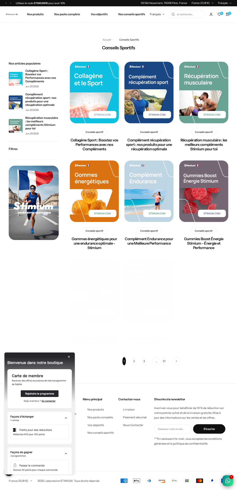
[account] (211, 14)
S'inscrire (209, 429)
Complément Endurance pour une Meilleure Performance (149, 241)
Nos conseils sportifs (100, 432)
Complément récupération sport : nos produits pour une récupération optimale (149, 144)
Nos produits (95, 409)
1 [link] (124, 361)
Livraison (129, 409)
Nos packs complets (100, 417)
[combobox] (186, 14)
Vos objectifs (95, 425)
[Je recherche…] (173, 14)
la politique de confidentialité (188, 443)
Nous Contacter (133, 425)
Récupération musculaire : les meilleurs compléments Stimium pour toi (203, 144)
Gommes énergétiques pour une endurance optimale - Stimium (94, 243)
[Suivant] (176, 361)
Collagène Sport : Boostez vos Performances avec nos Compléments (94, 144)
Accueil (107, 39)
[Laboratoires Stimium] (12, 14)
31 (164, 361)
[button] (10, 3)
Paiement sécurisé (134, 417)
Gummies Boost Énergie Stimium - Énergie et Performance (203, 243)
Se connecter (48, 401)
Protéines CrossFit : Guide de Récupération (149, 339)
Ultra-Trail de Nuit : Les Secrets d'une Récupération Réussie (94, 339)
